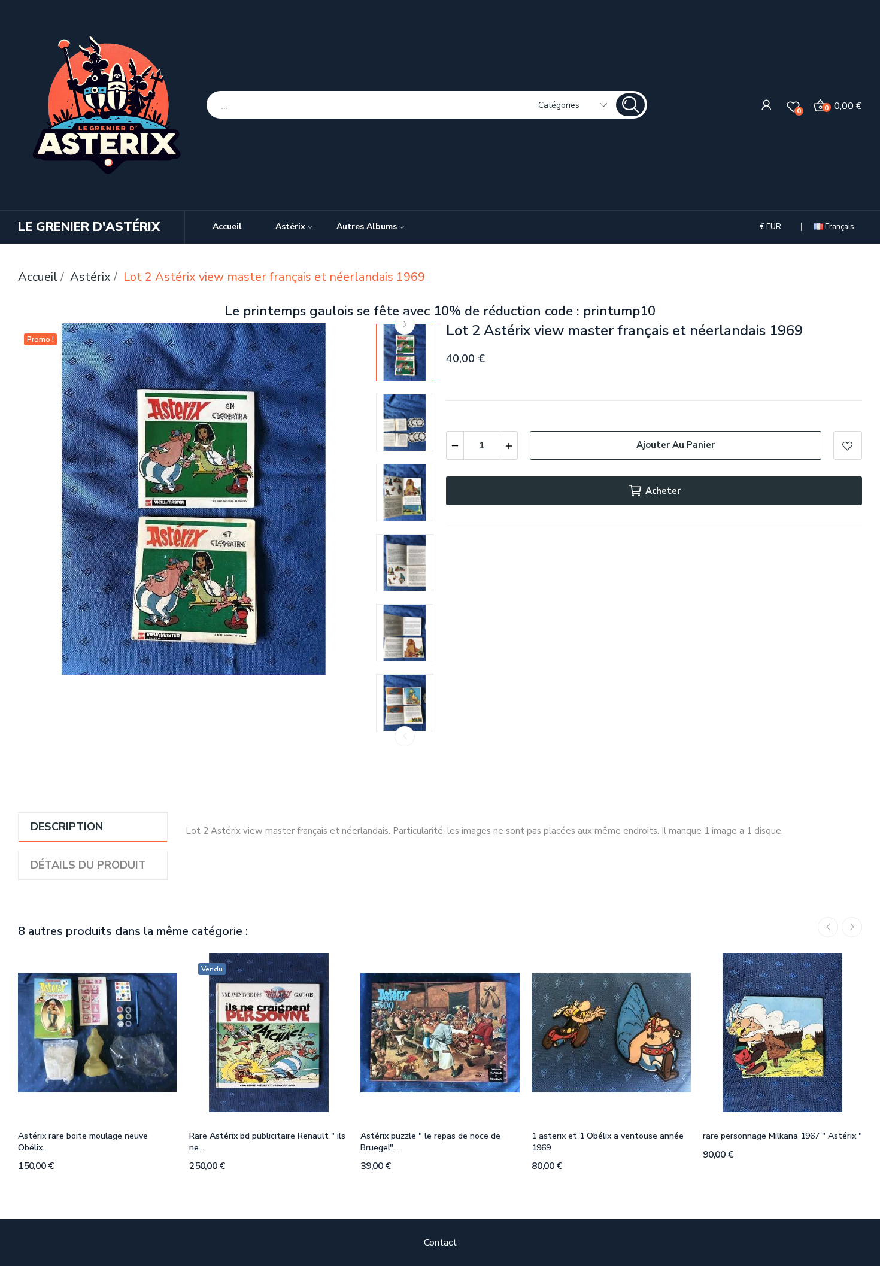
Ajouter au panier (675, 445)
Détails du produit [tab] (88, 865)
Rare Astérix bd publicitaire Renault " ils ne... (267, 1141)
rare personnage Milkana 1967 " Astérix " (782, 1135)
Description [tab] (67, 826)
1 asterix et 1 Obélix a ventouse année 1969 (608, 1141)
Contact (440, 1242)
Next (405, 324)
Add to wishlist (847, 445)
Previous (405, 736)
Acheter (663, 491)
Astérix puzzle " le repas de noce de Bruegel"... (430, 1141)
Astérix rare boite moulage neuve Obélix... (83, 1141)
